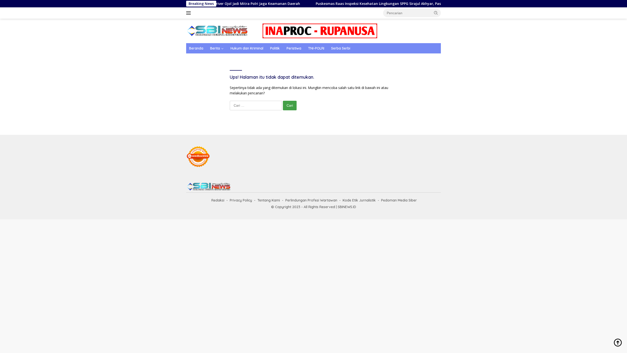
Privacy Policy (241, 200)
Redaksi (217, 200)
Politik (275, 48)
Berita (215, 48)
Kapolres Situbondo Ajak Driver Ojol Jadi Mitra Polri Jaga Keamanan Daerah (223, 3)
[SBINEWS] (216, 30)
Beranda (196, 48)
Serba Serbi (340, 48)
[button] (436, 13)
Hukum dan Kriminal (246, 48)
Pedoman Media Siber (399, 200)
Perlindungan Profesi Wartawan (311, 200)
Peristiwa (294, 48)
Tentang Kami (268, 200)
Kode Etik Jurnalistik (359, 200)
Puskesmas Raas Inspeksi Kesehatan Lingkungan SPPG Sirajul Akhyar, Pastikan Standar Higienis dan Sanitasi (396, 3)
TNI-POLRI (316, 48)
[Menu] (189, 13)
